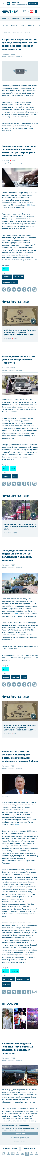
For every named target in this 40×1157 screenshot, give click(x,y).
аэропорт (7, 276)
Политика (5, 18)
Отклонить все (20, 1142)
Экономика (16, 18)
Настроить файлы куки (20, 1138)
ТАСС (16, 614)
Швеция (6, 677)
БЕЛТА (30, 205)
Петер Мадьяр (8, 979)
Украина (30, 25)
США (22, 25)
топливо (6, 476)
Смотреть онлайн (10, 1149)
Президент (27, 18)
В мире (5, 269)
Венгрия (6, 984)
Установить (33, 3)
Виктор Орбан (23, 979)
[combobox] (26, 11)
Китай (5, 25)
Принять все (20, 1134)
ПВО (24, 677)
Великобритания (10, 282)
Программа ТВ (29, 1149)
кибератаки (18, 276)
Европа (14, 25)
